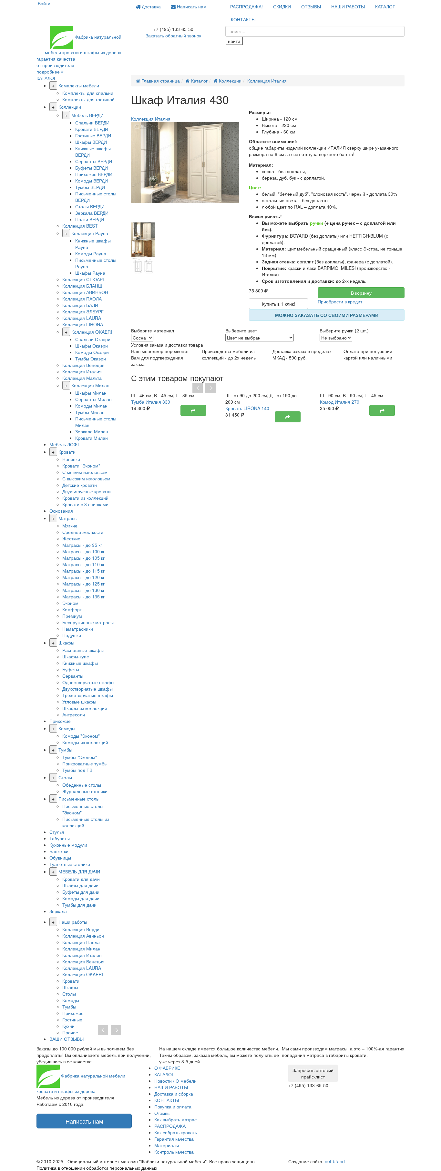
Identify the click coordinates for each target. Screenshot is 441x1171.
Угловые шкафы (79, 701)
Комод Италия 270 (339, 402)
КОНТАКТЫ (243, 19)
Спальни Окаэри (92, 339)
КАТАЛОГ (385, 6)
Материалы (166, 1145)
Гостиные (72, 1019)
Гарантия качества (174, 1139)
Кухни (68, 1026)
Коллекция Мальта (82, 378)
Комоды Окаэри (92, 352)
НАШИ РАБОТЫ (348, 6)
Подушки (71, 635)
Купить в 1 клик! (278, 303)
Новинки (71, 459)
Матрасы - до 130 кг (83, 590)
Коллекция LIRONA (82, 324)
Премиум (72, 616)
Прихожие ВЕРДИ (93, 174)
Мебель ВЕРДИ (87, 115)
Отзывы (162, 1113)
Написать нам (191, 6)
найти (234, 41)
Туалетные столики (69, 864)
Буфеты (70, 669)
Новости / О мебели (175, 1081)
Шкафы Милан (91, 392)
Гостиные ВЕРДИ (93, 135)
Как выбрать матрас (175, 1119)
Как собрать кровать (175, 1132)
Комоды (66, 728)
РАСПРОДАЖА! (246, 6)
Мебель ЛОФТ (64, 444)
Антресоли (73, 714)
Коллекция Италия (82, 371)
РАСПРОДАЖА (170, 1126)
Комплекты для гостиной (88, 99)
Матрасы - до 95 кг (82, 545)
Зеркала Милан (91, 431)
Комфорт (72, 609)
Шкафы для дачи (80, 885)
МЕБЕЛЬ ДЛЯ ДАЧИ (79, 871)
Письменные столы (78, 798)
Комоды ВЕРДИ (91, 180)
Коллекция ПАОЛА (82, 298)
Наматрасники (77, 628)
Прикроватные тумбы (85, 763)
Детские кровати (79, 485)
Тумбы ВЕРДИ (90, 187)
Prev (197, 388)
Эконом (70, 603)
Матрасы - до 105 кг (83, 558)
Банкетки (58, 851)
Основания (61, 510)
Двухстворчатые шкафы (87, 688)
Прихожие (60, 721)
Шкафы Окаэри (91, 345)
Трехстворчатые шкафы (87, 695)
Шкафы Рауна (90, 273)
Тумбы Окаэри (90, 358)
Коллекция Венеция (83, 365)
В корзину (361, 293)
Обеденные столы (81, 785)
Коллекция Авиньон (83, 935)
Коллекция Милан (90, 385)
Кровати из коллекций (85, 498)
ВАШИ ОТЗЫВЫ (66, 1039)
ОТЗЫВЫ (311, 6)
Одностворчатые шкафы (88, 682)
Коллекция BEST (80, 225)
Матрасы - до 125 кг (83, 583)
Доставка (150, 6)
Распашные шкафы (83, 650)
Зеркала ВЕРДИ (91, 213)
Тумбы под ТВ (77, 770)
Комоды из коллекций (85, 742)
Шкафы (66, 642)
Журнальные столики (85, 791)
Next (210, 388)
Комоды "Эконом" (81, 736)
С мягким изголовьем (85, 472)
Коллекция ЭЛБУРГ (83, 311)
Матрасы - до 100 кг (83, 551)
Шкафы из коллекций (84, 708)
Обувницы (60, 857)
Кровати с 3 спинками (85, 504)
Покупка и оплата (172, 1106)
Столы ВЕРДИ (90, 206)
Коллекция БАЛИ (80, 305)
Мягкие (69, 525)
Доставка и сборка (173, 1093)
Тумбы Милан (90, 412)
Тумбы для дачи (79, 904)
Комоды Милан (91, 405)
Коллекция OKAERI (91, 332)
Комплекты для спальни (87, 93)
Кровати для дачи (81, 879)
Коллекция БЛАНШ (82, 285)
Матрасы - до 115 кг (83, 570)
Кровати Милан (91, 438)
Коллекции (69, 106)
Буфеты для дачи (80, 892)
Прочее (70, 1032)
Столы (65, 777)
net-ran (335, 1161)
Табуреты (59, 838)
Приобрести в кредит (340, 301)
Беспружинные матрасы (88, 622)
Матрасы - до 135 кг (83, 596)
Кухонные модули (68, 844)
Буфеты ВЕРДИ (91, 167)
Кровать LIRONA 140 (247, 408)
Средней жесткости (82, 532)
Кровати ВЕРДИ (91, 129)
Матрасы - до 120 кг (83, 577)
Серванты (72, 676)
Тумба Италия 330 (150, 402)
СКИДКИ (282, 6)
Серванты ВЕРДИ (93, 161)
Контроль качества (174, 1151)
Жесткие (71, 538)
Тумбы (65, 749)
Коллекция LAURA (81, 318)
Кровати (67, 451)
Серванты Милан (93, 399)
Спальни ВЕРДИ (92, 122)
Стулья (56, 832)
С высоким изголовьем (86, 478)
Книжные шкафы (80, 663)
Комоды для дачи (80, 898)
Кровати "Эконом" (81, 465)
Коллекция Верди (80, 929)
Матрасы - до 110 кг (83, 564)
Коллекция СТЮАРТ (83, 279)
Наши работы (72, 922)
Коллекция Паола (81, 942)
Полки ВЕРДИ (89, 219)
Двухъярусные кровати (86, 491)
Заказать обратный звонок (173, 35)
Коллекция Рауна (89, 233)
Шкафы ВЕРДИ (91, 142)
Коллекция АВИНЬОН (85, 292)
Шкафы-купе (75, 656)
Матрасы (67, 518)
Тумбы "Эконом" (79, 757)
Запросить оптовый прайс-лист (312, 1073)
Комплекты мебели (78, 85)
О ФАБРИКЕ (167, 1068)
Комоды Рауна (90, 253)
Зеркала (58, 911)
